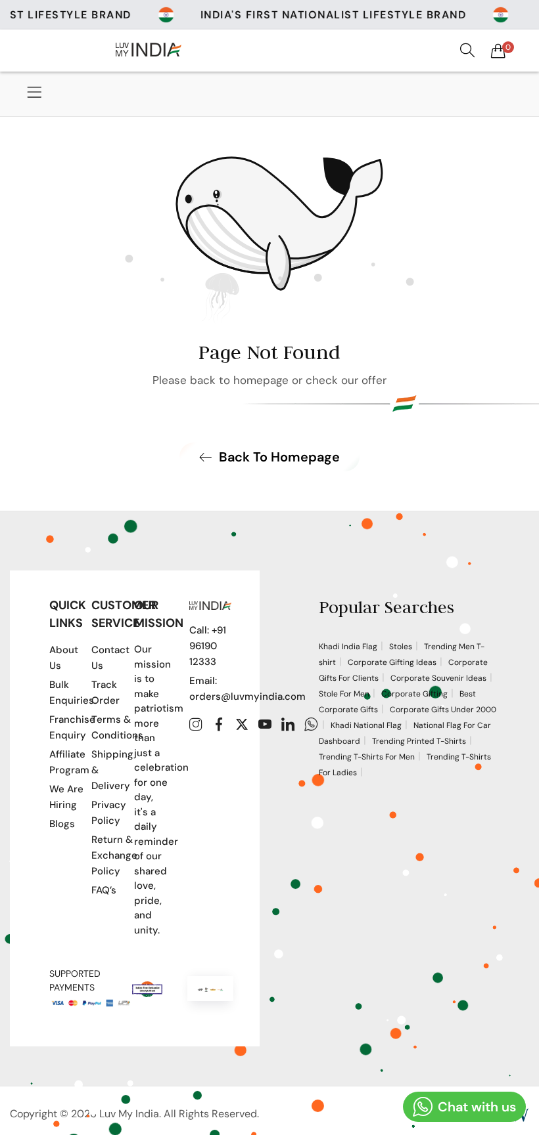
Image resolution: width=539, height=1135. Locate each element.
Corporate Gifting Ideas (392, 662)
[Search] (467, 50)
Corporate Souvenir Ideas (438, 678)
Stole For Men (344, 694)
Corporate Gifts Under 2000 (443, 709)
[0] (498, 50)
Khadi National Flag (366, 725)
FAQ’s (103, 890)
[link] (357, 15)
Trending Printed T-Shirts (419, 741)
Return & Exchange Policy (114, 855)
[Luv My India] (148, 49)
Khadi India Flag (348, 646)
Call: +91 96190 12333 (207, 646)
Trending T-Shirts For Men (367, 757)
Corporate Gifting (414, 694)
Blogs (62, 823)
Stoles (400, 646)
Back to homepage (279, 456)
